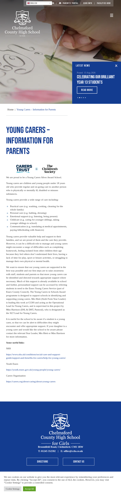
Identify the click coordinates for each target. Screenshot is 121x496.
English (33, 3)
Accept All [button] (29, 489)
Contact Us (78, 461)
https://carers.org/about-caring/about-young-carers (30, 381)
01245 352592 (48, 451)
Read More (87, 90)
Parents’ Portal (70, 3)
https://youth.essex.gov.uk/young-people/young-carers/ (33, 369)
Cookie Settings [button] (13, 489)
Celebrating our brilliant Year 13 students (96, 79)
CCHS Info (87, 3)
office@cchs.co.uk (73, 451)
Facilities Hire (104, 3)
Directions (42, 461)
